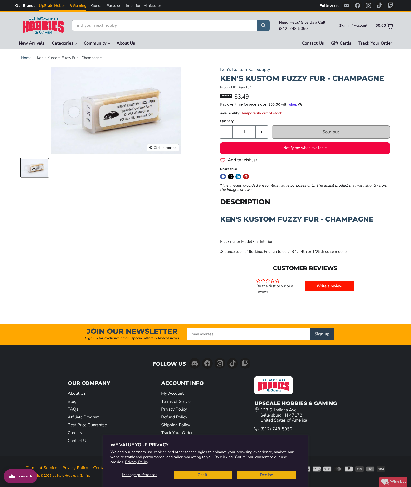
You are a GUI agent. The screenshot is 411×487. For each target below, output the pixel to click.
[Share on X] (231, 176)
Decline (266, 474)
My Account (172, 393)
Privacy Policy (136, 462)
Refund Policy (174, 417)
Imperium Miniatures (144, 5)
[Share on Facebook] (223, 176)
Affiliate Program (84, 417)
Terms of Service (176, 401)
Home (26, 58)
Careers (75, 433)
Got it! (203, 474)
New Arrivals (32, 43)
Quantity (227, 121)
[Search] (263, 25)
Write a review (329, 286)
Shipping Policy (175, 425)
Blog (72, 401)
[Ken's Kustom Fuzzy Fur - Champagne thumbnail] (35, 167)
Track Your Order (375, 43)
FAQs (73, 409)
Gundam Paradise (106, 5)
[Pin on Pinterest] (246, 176)
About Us (126, 43)
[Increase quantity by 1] (262, 132)
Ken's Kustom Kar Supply (245, 69)
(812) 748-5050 (276, 429)
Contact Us (313, 43)
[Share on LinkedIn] (238, 176)
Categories (63, 43)
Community (96, 43)
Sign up (322, 334)
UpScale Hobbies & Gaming (62, 5)
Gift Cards (341, 43)
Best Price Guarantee (87, 425)
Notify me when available (305, 147)
